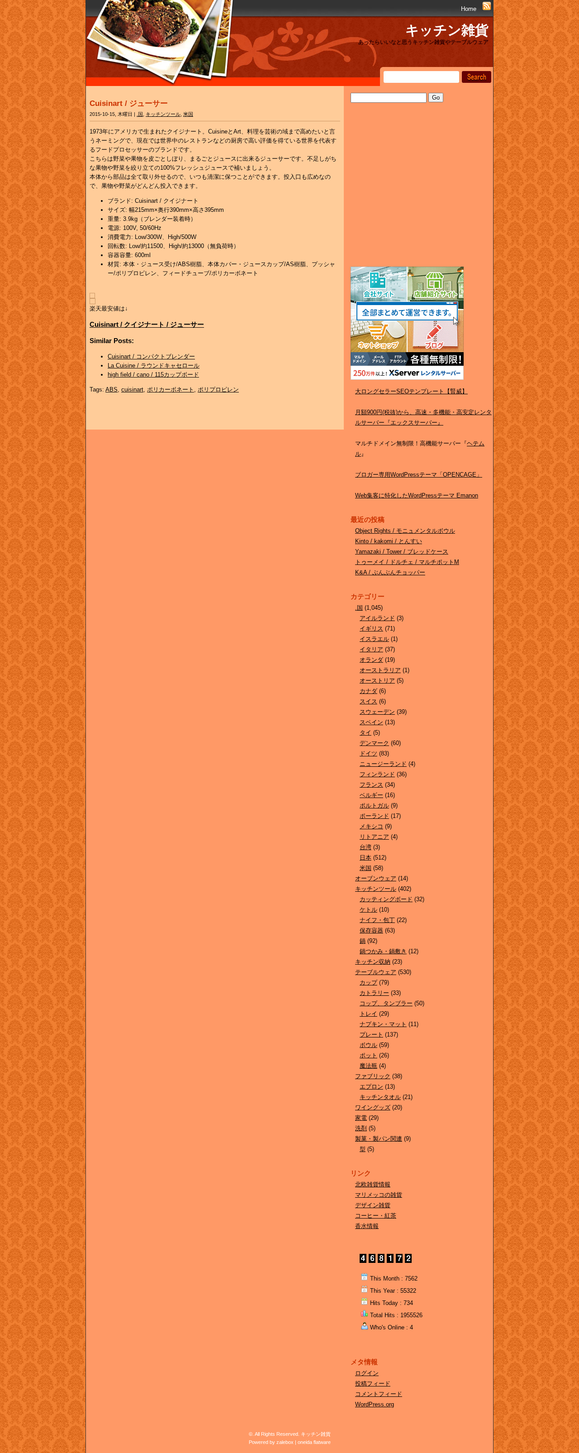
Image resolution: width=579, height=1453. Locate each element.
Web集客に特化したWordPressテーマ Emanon (416, 495)
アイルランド (377, 618)
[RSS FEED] (486, 8)
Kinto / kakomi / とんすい (388, 541)
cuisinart (132, 389)
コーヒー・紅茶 (375, 1215)
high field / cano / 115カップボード (153, 374)
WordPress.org (374, 1404)
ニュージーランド (383, 763)
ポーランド (374, 816)
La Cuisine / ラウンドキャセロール (153, 365)
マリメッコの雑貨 (378, 1194)
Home (468, 8)
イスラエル (374, 639)
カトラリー (374, 992)
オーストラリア (380, 670)
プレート (371, 1034)
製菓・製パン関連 (378, 1138)
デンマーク (374, 743)
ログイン (367, 1373)
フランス (371, 784)
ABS (111, 389)
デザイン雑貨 (372, 1205)
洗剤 (361, 1128)
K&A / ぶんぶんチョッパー (390, 572)
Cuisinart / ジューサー (129, 103)
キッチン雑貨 (447, 30)
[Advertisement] (418, 193)
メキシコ (371, 826)
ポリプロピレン (218, 389)
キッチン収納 (372, 961)
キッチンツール (163, 114)
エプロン (371, 1086)
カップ (368, 982)
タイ (365, 732)
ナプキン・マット (383, 1024)
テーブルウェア (375, 972)
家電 (361, 1117)
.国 (140, 114)
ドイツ (368, 753)
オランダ (371, 659)
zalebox (285, 1442)
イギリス (371, 628)
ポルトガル (374, 805)
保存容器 (371, 930)
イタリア (371, 649)
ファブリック (372, 1076)
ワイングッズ (372, 1107)
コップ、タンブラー (386, 1003)
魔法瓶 (368, 1065)
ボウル (368, 1045)
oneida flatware (314, 1442)
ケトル (368, 909)
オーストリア (377, 680)
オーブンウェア (375, 878)
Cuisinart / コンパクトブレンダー (151, 356)
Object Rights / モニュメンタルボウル (405, 530)
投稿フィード (372, 1383)
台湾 (365, 847)
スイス (368, 701)
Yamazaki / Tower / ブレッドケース (401, 551)
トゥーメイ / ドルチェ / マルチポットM (407, 562)
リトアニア (374, 836)
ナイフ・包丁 (377, 920)
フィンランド (377, 774)
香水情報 (367, 1226)
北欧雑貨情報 (372, 1184)
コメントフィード (378, 1394)
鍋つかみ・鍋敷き (383, 951)
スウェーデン (377, 711)
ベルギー (371, 795)
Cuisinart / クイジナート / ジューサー (147, 324)
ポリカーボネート (170, 389)
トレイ (368, 1013)
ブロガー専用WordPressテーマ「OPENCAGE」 (418, 474)
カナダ (368, 691)
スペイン (371, 722)
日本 (365, 857)
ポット (368, 1055)
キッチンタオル (380, 1097)
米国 (188, 114)
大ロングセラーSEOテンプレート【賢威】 (411, 391)
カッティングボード (386, 899)
